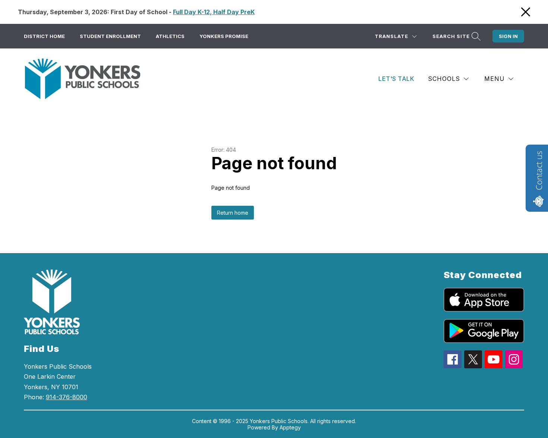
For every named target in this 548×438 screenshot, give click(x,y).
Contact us (539, 170)
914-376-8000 (66, 397)
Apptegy (290, 427)
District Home (44, 36)
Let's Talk (396, 78)
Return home (232, 212)
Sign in (508, 36)
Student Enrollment (110, 36)
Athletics (170, 36)
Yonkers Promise (223, 36)
